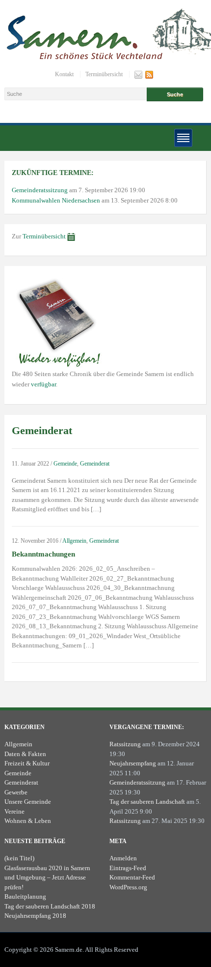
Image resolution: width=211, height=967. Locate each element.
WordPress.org (128, 887)
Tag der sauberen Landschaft (147, 801)
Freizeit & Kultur (27, 763)
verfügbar (43, 384)
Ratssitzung (125, 744)
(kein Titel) (19, 858)
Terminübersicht (104, 74)
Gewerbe (15, 792)
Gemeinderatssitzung (40, 190)
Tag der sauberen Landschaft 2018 (49, 906)
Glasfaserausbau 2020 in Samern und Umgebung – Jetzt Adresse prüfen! (47, 877)
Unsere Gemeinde (27, 801)
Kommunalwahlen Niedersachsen (56, 200)
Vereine (14, 811)
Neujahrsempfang (132, 763)
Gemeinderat (94, 463)
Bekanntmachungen (43, 554)
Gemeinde (65, 463)
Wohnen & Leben (27, 820)
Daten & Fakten (25, 754)
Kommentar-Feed (132, 877)
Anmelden (123, 858)
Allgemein (74, 540)
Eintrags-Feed (127, 868)
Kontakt (64, 74)
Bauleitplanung (25, 896)
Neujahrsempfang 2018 (35, 915)
